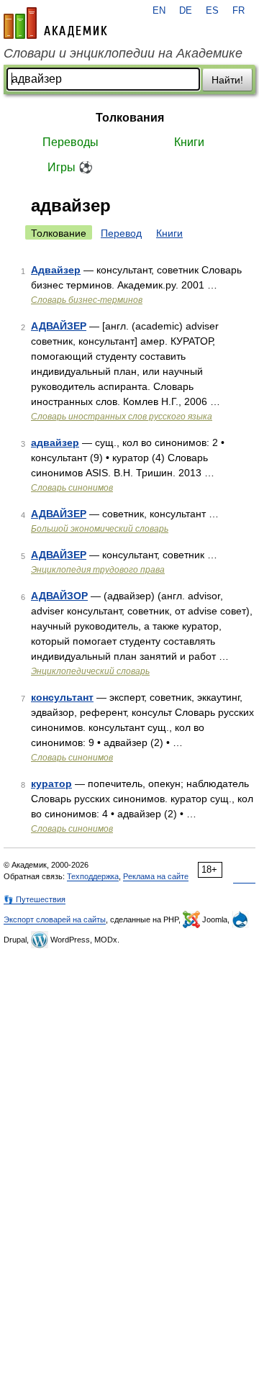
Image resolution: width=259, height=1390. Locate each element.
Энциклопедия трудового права (98, 570)
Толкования (130, 118)
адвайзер (55, 442)
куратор (51, 783)
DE (185, 11)
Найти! (227, 80)
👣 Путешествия (34, 899)
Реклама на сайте (155, 876)
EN (159, 11)
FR (238, 11)
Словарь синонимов (72, 488)
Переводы (70, 142)
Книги (189, 142)
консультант (62, 697)
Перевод (121, 233)
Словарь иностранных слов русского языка (121, 417)
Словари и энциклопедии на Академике (123, 53)
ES (212, 11)
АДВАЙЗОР (59, 595)
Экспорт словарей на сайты (55, 919)
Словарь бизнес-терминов (86, 300)
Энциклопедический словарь (90, 671)
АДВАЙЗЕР (58, 326)
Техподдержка (93, 876)
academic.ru (55, 23)
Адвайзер (56, 270)
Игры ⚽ (70, 167)
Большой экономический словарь (99, 529)
